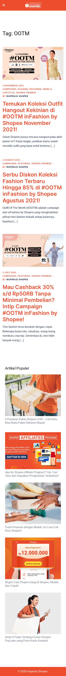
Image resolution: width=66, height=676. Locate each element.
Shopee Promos (26, 93)
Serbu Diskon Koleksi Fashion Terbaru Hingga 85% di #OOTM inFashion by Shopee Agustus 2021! (32, 187)
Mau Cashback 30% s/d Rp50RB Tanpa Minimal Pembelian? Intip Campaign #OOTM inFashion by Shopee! (30, 303)
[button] (4, 5)
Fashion (23, 89)
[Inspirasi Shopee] (33, 5)
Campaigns (9, 89)
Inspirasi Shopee (17, 96)
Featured (35, 89)
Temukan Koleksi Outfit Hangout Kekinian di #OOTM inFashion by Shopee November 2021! (33, 116)
